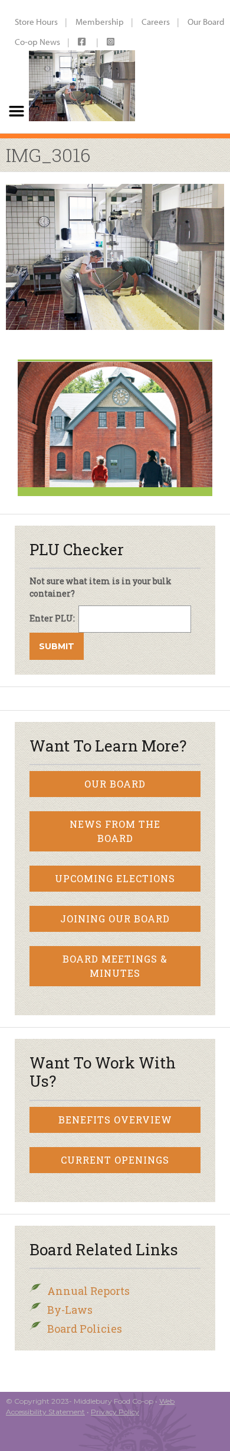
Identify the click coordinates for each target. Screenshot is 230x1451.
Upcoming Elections (115, 878)
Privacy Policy (115, 1411)
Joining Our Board (115, 918)
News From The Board (115, 831)
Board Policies (84, 1329)
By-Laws (70, 1310)
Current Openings (115, 1160)
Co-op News (37, 41)
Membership (99, 21)
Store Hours (36, 21)
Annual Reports (88, 1291)
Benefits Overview (115, 1119)
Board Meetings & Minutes (115, 966)
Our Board (115, 784)
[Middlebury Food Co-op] (81, 66)
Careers (156, 21)
